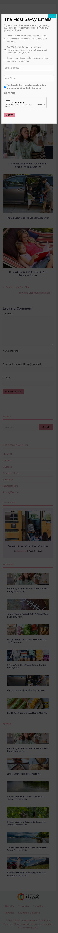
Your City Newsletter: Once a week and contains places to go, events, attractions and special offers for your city (27, 50)
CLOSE (52, 16)
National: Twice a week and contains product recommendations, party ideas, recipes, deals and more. (27, 39)
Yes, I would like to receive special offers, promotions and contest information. (26, 86)
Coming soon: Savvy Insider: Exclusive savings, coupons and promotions (28, 59)
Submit (9, 115)
